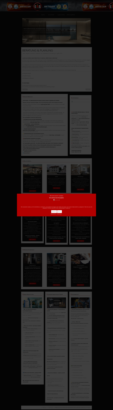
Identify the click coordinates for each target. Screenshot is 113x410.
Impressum (59, 214)
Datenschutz (53, 214)
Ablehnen (59, 211)
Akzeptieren (54, 211)
